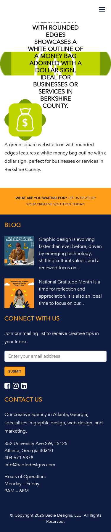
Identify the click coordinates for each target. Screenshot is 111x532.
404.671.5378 (18, 457)
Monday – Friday (21, 484)
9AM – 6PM (16, 491)
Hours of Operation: (25, 476)
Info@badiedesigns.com (29, 465)
